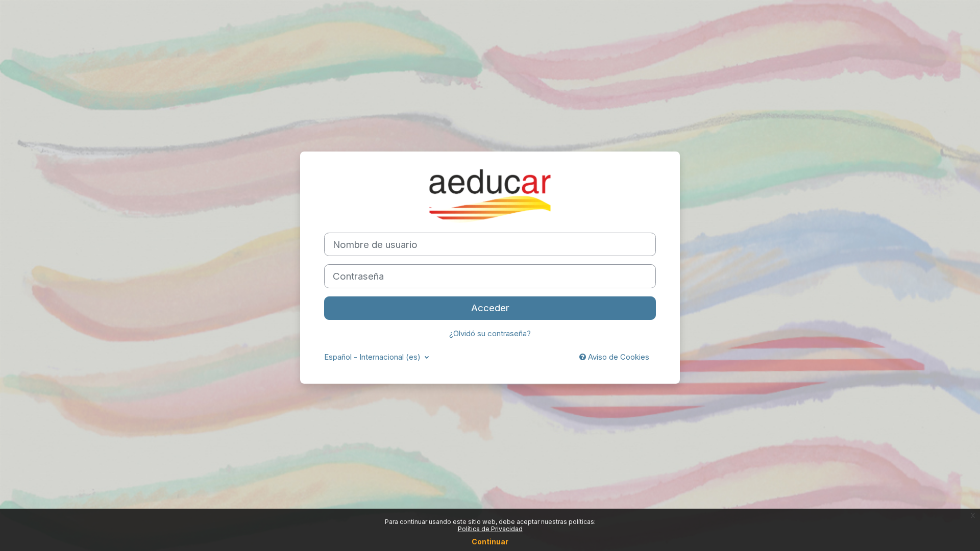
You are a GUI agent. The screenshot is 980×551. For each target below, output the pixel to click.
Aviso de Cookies (617, 357)
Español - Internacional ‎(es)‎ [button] (373, 357)
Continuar (490, 541)
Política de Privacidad (490, 529)
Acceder (490, 308)
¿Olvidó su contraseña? (490, 333)
